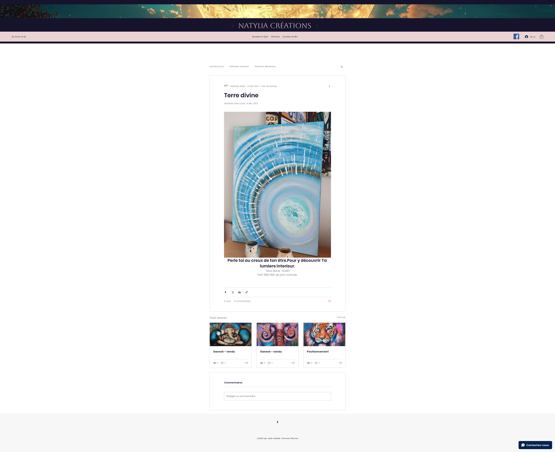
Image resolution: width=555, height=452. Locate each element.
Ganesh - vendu (224, 351)
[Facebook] (516, 36)
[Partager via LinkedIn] (239, 292)
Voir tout (341, 317)
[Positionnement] (324, 334)
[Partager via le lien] (246, 292)
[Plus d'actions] (329, 86)
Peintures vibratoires (265, 66)
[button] (541, 37)
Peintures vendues (239, 66)
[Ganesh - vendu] (230, 334)
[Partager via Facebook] (225, 292)
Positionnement (318, 351)
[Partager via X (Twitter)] (232, 292)
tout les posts (217, 66)
